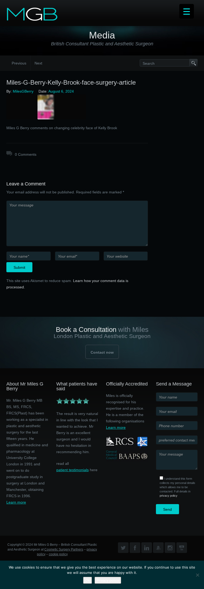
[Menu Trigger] (186, 11)
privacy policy (168, 495)
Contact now (102, 352)
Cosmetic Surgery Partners (63, 549)
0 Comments (25, 154)
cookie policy (58, 554)
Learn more (16, 502)
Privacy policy (108, 580)
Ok (87, 580)
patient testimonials (72, 470)
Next (38, 63)
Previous (19, 63)
